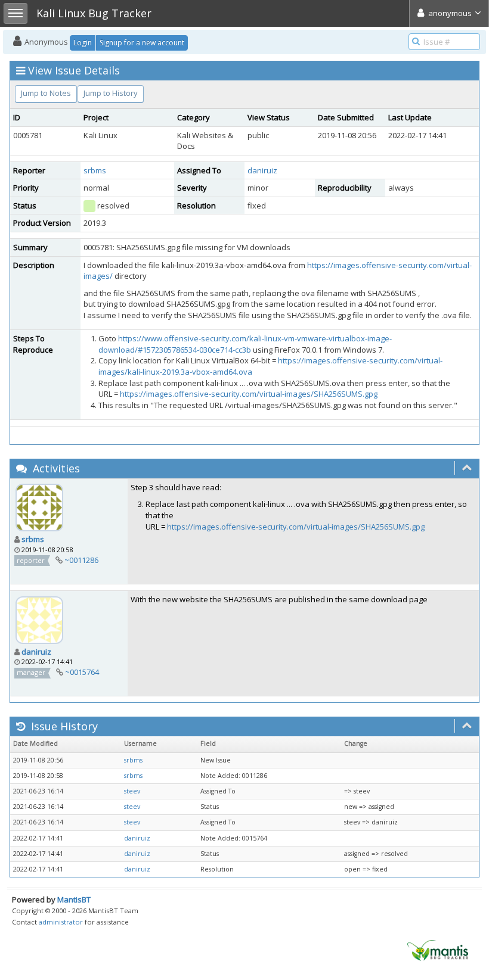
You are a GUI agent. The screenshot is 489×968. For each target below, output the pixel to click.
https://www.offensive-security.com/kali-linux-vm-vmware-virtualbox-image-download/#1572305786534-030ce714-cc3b (245, 344)
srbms (94, 170)
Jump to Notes (46, 93)
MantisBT (74, 899)
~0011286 (81, 560)
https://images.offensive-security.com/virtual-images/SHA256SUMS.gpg (248, 393)
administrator (61, 921)
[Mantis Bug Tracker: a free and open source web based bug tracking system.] (437, 949)
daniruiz (262, 170)
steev (132, 791)
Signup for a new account (142, 43)
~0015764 (82, 672)
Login (82, 43)
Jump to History (110, 93)
